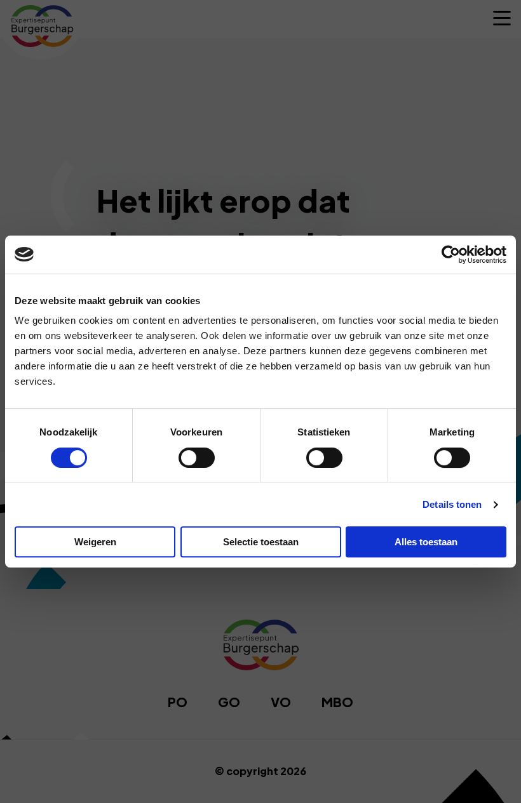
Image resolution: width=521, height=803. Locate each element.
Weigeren (95, 541)
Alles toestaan (426, 541)
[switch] (197, 458)
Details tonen (452, 504)
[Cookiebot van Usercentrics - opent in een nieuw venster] (450, 254)
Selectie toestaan (261, 541)
